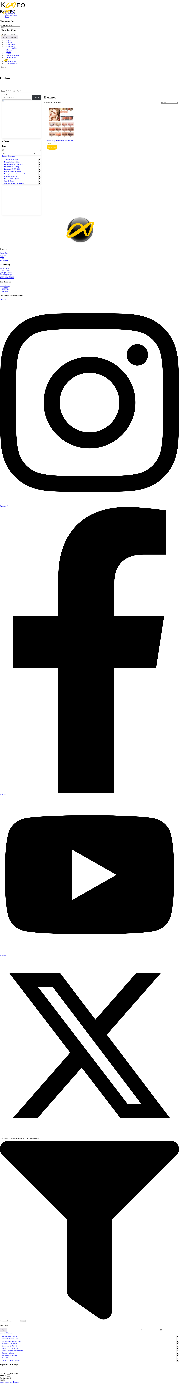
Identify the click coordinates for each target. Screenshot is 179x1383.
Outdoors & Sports (10, 176)
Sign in (4, 37)
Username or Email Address (9, 1373)
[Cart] (1, 17)
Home (3, 91)
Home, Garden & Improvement (14, 174)
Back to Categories (8, 156)
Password (3, 1375)
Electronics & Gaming (11, 167)
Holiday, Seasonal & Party (13, 171)
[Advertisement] (21, 200)
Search (4, 94)
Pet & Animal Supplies (11, 178)
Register (16, 1382)
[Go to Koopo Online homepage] (13, 8)
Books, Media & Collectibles (13, 164)
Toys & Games (9, 181)
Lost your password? (6, 1382)
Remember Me (6, 1378)
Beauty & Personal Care (12, 162)
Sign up (13, 37)
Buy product (52, 147)
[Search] (2, 24)
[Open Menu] (1, 9)
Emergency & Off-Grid (12, 169)
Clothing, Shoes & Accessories (14, 183)
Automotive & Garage (11, 159)
